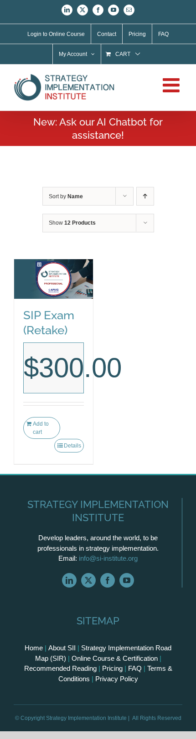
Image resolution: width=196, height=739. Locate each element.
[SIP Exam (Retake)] (53, 279)
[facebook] (107, 580)
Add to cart (41, 428)
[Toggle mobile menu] (172, 85)
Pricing (112, 668)
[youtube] (126, 580)
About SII (62, 648)
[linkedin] (69, 580)
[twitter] (88, 580)
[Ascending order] (145, 196)
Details (72, 445)
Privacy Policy (116, 679)
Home (34, 648)
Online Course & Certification (115, 658)
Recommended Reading (60, 668)
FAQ (135, 668)
